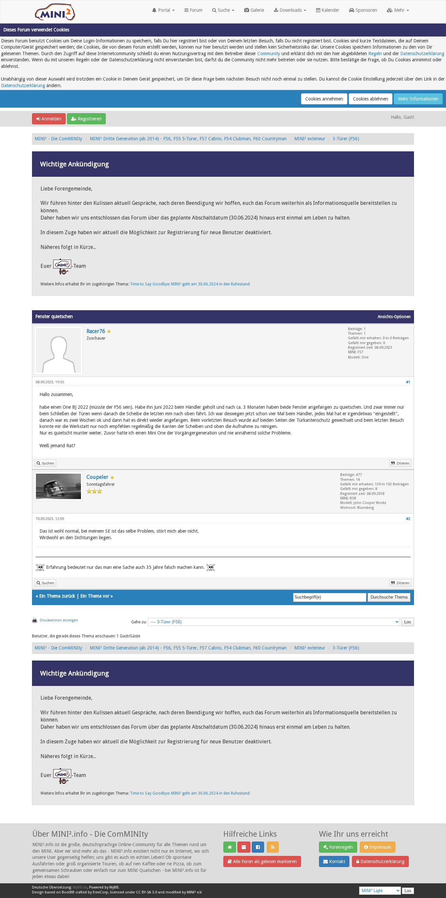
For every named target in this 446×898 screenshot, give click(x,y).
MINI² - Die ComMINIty (58, 138)
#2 (408, 519)
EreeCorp (100, 892)
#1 (408, 382)
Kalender (329, 10)
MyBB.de (80, 887)
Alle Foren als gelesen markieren (264, 861)
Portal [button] (164, 10)
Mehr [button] (399, 10)
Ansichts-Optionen (394, 316)
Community (268, 53)
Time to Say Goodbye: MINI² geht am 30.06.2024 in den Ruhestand (190, 284)
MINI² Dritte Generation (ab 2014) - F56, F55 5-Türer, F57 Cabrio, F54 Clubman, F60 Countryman (188, 138)
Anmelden (50, 118)
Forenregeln (340, 847)
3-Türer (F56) (346, 138)
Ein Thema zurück (57, 596)
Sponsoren (365, 10)
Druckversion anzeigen (59, 620)
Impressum (379, 847)
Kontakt (336, 861)
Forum (195, 10)
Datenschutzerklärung (422, 53)
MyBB (114, 887)
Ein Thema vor (94, 596)
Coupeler (97, 477)
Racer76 (96, 331)
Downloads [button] (290, 10)
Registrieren (89, 118)
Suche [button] (223, 10)
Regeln (375, 53)
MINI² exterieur (309, 138)
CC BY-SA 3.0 (146, 892)
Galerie (256, 10)
